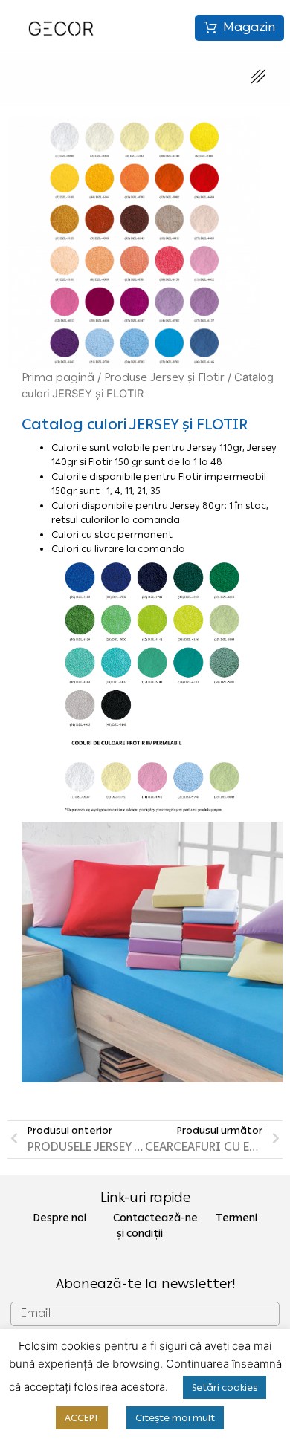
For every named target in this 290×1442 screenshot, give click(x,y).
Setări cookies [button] (224, 1387)
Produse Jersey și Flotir (164, 377)
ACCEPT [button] (82, 1417)
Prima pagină (58, 377)
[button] (239, 28)
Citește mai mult (175, 1417)
